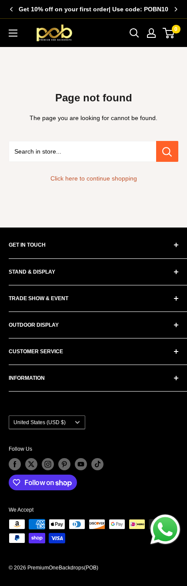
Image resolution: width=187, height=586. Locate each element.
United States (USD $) (39, 422)
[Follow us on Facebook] (15, 464)
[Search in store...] (167, 151)
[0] (169, 33)
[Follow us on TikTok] (97, 464)
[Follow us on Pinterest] (64, 464)
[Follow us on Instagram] (48, 464)
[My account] (151, 33)
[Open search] (134, 33)
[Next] (175, 9)
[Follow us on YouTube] (81, 464)
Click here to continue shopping (93, 178)
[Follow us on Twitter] (31, 464)
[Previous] (11, 9)
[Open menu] (13, 33)
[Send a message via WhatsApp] (165, 529)
